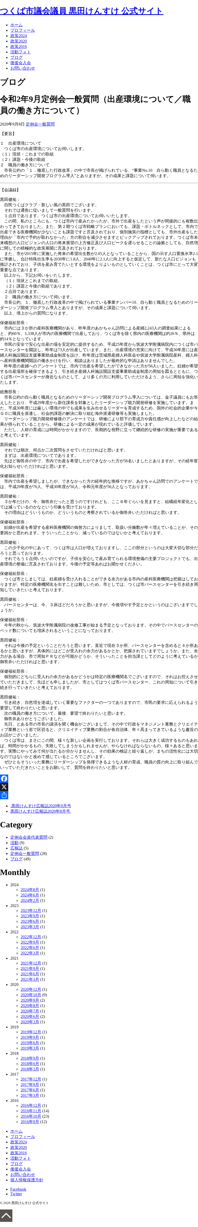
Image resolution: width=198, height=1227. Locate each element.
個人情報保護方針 (26, 1180)
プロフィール (22, 30)
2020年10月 (31, 995)
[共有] (99, 795)
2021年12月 (31, 963)
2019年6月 (30, 1043)
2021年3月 (30, 979)
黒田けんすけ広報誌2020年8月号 (40, 811)
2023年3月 (30, 927)
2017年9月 (30, 1084)
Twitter (16, 1194)
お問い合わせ (22, 68)
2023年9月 (30, 916)
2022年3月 (30, 953)
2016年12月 (31, 1105)
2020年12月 (31, 989)
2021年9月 (30, 968)
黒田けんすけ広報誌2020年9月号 (40, 806)
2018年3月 (30, 1069)
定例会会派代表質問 (28, 837)
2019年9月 (30, 1037)
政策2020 (18, 41)
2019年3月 (30, 1048)
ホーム (16, 25)
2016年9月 (30, 1121)
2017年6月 (30, 1090)
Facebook (18, 1189)
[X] (99, 787)
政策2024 (18, 36)
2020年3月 (30, 1022)
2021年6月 (30, 974)
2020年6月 (30, 1016)
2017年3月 (30, 1095)
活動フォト (20, 52)
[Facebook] (99, 779)
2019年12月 (31, 1032)
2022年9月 (30, 942)
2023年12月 (31, 910)
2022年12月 (31, 937)
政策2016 (18, 46)
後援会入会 (20, 63)
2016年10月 (31, 1116)
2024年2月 (30, 900)
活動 (14, 843)
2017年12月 (31, 1079)
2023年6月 (30, 921)
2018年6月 (30, 1063)
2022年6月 (30, 947)
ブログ (16, 57)
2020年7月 (30, 1011)
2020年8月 (30, 1005)
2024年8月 (30, 889)
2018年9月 (30, 1058)
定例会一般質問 (40, 124)
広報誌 (16, 848)
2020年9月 (30, 1000)
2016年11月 (31, 1111)
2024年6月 (30, 895)
